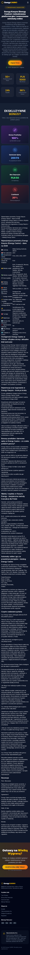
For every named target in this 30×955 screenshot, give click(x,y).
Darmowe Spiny (5, 899)
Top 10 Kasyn (4, 895)
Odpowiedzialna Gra (6, 911)
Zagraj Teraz (15, 63)
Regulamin (3, 915)
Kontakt (3, 909)
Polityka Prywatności (6, 913)
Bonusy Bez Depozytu (7, 897)
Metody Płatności (5, 902)
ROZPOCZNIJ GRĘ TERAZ (15, 867)
